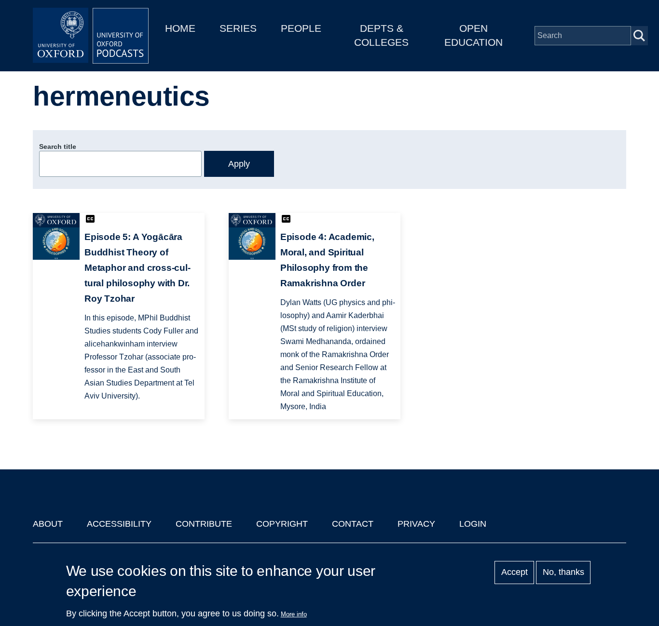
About (48, 524)
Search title (57, 146)
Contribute (204, 524)
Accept (514, 572)
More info (294, 614)
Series (238, 28)
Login (472, 524)
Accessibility (119, 524)
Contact (352, 524)
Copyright (282, 524)
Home (180, 28)
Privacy (416, 524)
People (301, 28)
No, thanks (563, 572)
